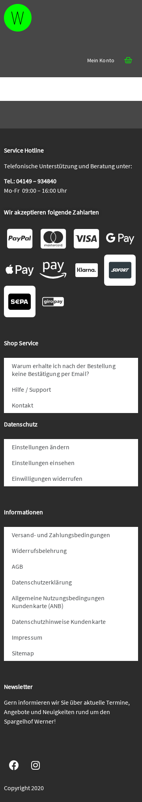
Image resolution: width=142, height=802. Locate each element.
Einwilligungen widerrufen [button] (47, 478)
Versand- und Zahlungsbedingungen (61, 535)
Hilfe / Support (31, 389)
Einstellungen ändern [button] (40, 447)
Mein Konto (100, 60)
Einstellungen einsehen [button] (43, 463)
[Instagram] (35, 765)
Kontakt (22, 405)
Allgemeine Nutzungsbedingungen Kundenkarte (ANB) (58, 602)
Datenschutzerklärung (42, 582)
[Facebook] (14, 765)
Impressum (27, 637)
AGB (17, 566)
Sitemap (23, 653)
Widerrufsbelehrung (39, 551)
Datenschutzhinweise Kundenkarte (59, 621)
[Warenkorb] (128, 60)
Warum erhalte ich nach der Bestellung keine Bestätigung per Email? (64, 370)
